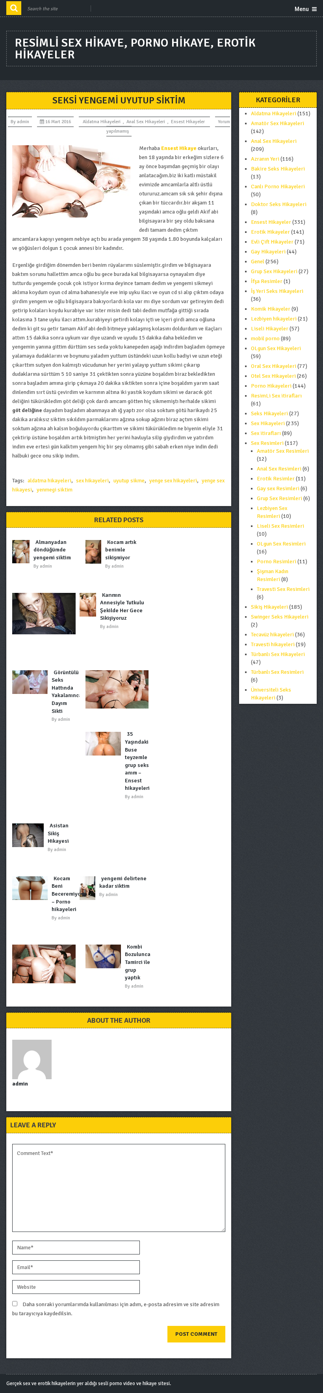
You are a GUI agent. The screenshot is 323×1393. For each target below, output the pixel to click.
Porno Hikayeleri (271, 385)
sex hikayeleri (92, 480)
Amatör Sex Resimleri (283, 451)
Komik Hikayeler (270, 309)
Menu (302, 9)
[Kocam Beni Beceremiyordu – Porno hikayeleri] (32, 888)
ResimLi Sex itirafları (276, 395)
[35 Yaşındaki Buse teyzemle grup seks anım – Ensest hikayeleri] (105, 744)
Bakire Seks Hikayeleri (278, 168)
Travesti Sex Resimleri (283, 589)
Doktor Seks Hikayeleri (278, 204)
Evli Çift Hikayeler (272, 241)
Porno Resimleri (276, 561)
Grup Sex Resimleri (279, 498)
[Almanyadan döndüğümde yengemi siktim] (22, 552)
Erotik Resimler (276, 478)
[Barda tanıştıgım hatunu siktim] (45, 964)
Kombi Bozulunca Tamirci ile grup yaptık (137, 962)
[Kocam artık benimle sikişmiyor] (95, 552)
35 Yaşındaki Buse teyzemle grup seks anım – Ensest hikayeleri (137, 761)
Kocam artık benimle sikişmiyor (120, 550)
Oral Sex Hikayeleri (273, 366)
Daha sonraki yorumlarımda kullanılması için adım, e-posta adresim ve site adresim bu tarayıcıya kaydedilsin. (115, 1309)
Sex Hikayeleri (268, 423)
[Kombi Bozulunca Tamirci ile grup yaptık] (105, 956)
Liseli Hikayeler (269, 328)
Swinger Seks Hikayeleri (279, 616)
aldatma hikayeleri (49, 480)
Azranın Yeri (265, 159)
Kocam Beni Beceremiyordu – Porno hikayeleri (70, 894)
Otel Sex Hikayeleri (273, 376)
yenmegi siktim (54, 489)
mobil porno (265, 338)
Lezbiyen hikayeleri (274, 318)
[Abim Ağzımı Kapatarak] (118, 689)
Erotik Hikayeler (270, 232)
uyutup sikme (129, 480)
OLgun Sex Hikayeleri (276, 348)
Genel (257, 261)
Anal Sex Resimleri (279, 468)
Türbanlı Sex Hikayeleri (278, 654)
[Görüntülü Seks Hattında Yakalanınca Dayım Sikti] (32, 682)
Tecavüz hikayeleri (272, 634)
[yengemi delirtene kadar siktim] (89, 888)
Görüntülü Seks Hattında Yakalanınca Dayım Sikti (67, 691)
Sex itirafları (266, 433)
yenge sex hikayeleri (173, 480)
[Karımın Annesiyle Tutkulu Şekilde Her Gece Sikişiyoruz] (90, 605)
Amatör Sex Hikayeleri (277, 123)
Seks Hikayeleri (269, 413)
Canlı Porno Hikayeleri (278, 186)
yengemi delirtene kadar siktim (123, 882)
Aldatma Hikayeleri (102, 122)
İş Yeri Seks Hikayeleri (277, 291)
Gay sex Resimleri (278, 488)
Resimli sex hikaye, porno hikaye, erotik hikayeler (135, 49)
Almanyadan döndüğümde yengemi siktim (52, 550)
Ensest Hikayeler (188, 122)
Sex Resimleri (267, 443)
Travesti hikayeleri (273, 644)
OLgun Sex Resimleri (281, 543)
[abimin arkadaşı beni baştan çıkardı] (45, 614)
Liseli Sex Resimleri (280, 526)
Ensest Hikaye (179, 148)
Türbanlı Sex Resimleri (277, 672)
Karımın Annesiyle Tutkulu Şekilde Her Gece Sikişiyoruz (122, 607)
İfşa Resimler (266, 281)
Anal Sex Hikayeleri (145, 122)
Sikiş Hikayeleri (269, 607)
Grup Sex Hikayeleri (274, 271)
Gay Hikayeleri (268, 251)
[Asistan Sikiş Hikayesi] (30, 835)
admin (23, 122)
